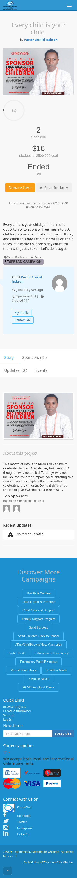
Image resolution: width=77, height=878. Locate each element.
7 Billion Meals (38, 679)
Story (9, 357)
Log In (7, 719)
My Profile (22, 313)
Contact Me (23, 320)
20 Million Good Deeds (38, 687)
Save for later (55, 187)
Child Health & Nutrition (38, 602)
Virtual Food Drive (23, 670)
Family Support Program (38, 619)
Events (41, 370)
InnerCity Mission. (62, 862)
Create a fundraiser (17, 711)
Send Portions (38, 627)
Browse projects (14, 707)
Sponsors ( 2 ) (34, 357)
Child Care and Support (38, 610)
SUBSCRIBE (63, 733)
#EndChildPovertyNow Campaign (38, 644)
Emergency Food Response (38, 661)
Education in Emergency (52, 653)
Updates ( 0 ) (15, 370)
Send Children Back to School (38, 636)
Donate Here (20, 187)
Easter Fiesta (16, 653)
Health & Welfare (38, 593)
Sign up (8, 715)
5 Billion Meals (56, 670)
